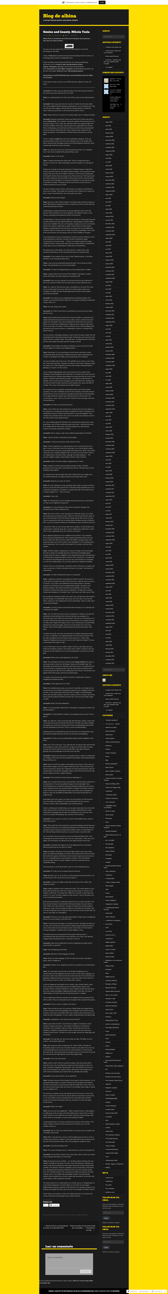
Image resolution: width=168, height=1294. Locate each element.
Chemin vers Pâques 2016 (112, 787)
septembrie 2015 (110, 583)
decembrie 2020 (109, 354)
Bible (106, 760)
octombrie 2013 (109, 663)
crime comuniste (110, 802)
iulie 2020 (108, 372)
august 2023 (108, 238)
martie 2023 (108, 256)
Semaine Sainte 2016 (111, 1113)
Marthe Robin (109, 946)
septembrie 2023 (110, 234)
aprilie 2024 (108, 209)
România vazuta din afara (112, 1073)
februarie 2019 (109, 434)
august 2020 (108, 369)
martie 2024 (108, 213)
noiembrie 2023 (109, 227)
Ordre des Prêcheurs (111, 1006)
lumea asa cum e (110, 935)
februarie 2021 (109, 347)
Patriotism (108, 1017)
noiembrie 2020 (109, 358)
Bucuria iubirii (109, 774)
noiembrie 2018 (109, 445)
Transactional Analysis (111, 1149)
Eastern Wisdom (110, 851)
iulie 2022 (108, 285)
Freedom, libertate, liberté (112, 882)
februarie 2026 (109, 133)
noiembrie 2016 (109, 532)
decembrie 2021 (109, 311)
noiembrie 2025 (109, 144)
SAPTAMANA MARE (111, 1098)
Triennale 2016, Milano (111, 1153)
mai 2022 (108, 293)
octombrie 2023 (109, 231)
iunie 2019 (108, 420)
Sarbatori (108, 1102)
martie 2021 (108, 343)
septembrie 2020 (110, 365)
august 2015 (108, 587)
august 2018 (108, 456)
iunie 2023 (108, 245)
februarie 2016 (109, 565)
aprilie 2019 (108, 427)
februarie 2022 (109, 303)
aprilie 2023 (108, 253)
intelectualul (108, 913)
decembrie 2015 (109, 572)
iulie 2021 (108, 329)
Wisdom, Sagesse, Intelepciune (114, 1164)
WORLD (107, 1167)
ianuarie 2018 (109, 481)
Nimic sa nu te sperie (111, 995)
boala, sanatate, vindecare (112, 771)
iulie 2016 (108, 547)
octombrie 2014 (109, 619)
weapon (57, 139)
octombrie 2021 (109, 318)
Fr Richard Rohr (109, 878)
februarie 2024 (109, 216)
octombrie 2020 (109, 361)
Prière (107, 1038)
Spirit (106, 1120)
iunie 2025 (108, 158)
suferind (107, 1127)
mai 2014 (108, 638)
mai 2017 (108, 510)
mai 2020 (108, 380)
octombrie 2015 (109, 579)
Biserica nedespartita (111, 764)
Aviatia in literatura (110, 753)
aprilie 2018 (108, 470)
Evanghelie (108, 858)
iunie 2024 (108, 202)
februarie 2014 (109, 649)
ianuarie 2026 (109, 136)
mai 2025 (108, 162)
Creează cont (109, 1177)
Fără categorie (60, 1214)
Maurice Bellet (109, 953)
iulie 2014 (108, 630)
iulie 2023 (108, 242)
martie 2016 (108, 561)
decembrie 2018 (109, 441)
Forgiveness (108, 875)
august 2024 (108, 194)
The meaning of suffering (112, 1135)
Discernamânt (109, 844)
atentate (107, 749)
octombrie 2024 (109, 187)
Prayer (107, 1031)
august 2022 (108, 282)
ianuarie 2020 (109, 394)
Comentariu (85, 1271)
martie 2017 (108, 518)
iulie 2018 (108, 460)
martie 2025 (108, 169)
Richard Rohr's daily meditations (114, 1066)
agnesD (66, 35)
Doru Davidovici (109, 847)
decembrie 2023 (109, 223)
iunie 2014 (108, 634)
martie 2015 (108, 601)
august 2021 (108, 325)
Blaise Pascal (109, 767)
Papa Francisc (109, 1009)
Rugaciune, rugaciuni (111, 1087)
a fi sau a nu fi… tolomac (112, 724)
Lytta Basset (109, 938)
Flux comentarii (109, 1188)
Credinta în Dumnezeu (111, 798)
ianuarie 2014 (109, 652)
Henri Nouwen (109, 897)
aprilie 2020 (108, 383)
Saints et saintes (110, 1095)
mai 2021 (108, 336)
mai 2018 (108, 467)
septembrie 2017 (110, 496)
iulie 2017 (108, 503)
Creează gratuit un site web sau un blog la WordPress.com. (71, 1291)
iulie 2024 (108, 198)
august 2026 (108, 122)
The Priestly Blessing (111, 1138)
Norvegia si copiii (110, 998)
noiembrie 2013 (109, 659)
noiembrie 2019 (109, 401)
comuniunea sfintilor (111, 795)
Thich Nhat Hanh (110, 1142)
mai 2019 (108, 423)
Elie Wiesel (108, 855)
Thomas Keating (110, 1146)
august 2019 (108, 412)
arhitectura (108, 745)
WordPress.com (110, 1192)
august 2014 (108, 627)
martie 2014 (108, 645)
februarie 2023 (109, 260)
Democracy (108, 818)
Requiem (107, 1056)
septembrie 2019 (110, 409)
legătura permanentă (82, 1214)
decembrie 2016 (109, 529)
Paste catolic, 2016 (110, 1013)
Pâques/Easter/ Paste (111, 1020)
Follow (106, 1218)
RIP (106, 1069)
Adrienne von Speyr (111, 727)
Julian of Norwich (110, 917)
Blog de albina (59, 16)
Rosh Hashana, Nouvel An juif (113, 1080)
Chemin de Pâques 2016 (112, 784)
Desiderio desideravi (111, 831)
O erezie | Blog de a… (116, 97)
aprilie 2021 (108, 340)
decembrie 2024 (109, 180)
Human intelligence (110, 900)
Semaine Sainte (109, 1109)
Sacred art (108, 1091)
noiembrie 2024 (109, 184)
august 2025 (108, 154)
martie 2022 (108, 300)
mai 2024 (108, 205)
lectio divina (108, 924)
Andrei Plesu (109, 734)
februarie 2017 (109, 521)
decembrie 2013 (109, 656)
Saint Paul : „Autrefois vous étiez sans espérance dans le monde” (112, 61)
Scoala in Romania (110, 1106)
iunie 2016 (108, 550)
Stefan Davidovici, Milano (112, 1124)
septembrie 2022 (110, 278)
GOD (106, 889)
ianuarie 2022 (109, 307)
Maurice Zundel (109, 956)
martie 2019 (108, 431)
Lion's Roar (108, 931)
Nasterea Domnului (110, 987)
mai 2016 (108, 554)
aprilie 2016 (108, 558)
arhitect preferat (109, 738)
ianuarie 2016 (109, 569)
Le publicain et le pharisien (112, 920)
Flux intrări (108, 1185)
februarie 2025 (109, 173)
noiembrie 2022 (109, 271)
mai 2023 (108, 249)
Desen (107, 822)
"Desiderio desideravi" (111, 720)
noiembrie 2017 (109, 489)
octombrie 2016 (109, 536)
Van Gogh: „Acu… (115, 104)
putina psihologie (110, 1049)
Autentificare (109, 1181)
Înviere (107, 756)
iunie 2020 (108, 376)
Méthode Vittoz (109, 966)
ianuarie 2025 (109, 176)
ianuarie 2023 (109, 263)
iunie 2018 (108, 463)
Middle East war (110, 977)
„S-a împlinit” (109, 67)
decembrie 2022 (109, 267)
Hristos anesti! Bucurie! (112, 56)
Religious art (108, 1053)
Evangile (107, 862)
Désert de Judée (110, 811)
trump (107, 1156)
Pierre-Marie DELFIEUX (112, 1027)
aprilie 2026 (108, 129)
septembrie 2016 (110, 540)
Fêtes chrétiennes (110, 871)
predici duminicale (110, 1035)
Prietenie (107, 1042)
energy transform (80, 662)
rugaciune (108, 1084)
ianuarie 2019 (109, 438)
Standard (75, 35)
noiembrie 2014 (109, 616)
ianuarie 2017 (109, 525)
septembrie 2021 (110, 322)
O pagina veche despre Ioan (113, 47)
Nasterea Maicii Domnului (112, 991)
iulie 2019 (108, 416)
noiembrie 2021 (109, 314)
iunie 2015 (108, 594)
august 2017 (108, 500)
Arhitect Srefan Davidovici (112, 742)
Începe (102, 2)
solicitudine (108, 1117)
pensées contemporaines (112, 1024)
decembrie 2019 (109, 398)
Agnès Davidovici (110, 731)
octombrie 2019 (109, 405)
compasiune (108, 791)
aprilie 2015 (108, 598)
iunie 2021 (108, 332)
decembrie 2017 (109, 485)
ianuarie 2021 (109, 351)
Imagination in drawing (111, 904)
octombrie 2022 (109, 274)
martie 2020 (108, 387)
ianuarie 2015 (109, 609)
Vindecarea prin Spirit (111, 1160)
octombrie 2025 (109, 147)
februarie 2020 (109, 391)
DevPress (115, 1291)
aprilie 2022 (108, 296)
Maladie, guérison (110, 942)
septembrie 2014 (110, 623)
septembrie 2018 (110, 452)
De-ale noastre (109, 815)
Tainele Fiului (109, 1131)
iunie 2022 (108, 289)
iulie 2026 (108, 125)
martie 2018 (108, 474)
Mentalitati (108, 969)
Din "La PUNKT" (110, 840)
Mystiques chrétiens (111, 984)
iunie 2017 (108, 507)
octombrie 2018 (109, 449)
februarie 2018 (109, 478)
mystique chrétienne (111, 980)
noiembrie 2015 (109, 576)
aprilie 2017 (108, 514)
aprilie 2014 (108, 641)
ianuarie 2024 (109, 220)
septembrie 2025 (110, 151)
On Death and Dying (111, 1002)
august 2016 (108, 543)
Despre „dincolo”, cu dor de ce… (115, 92)
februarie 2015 (109, 605)
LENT (107, 927)
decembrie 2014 (109, 612)
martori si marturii (110, 949)
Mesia (107, 973)
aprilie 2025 (108, 165)
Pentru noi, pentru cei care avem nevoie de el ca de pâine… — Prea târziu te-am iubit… (82, 1228)
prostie (107, 1046)
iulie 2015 (108, 590)
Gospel (107, 893)
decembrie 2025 (109, 140)
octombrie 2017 (109, 492)
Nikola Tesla (52, 121)
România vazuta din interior (113, 1076)
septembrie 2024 (110, 191)
